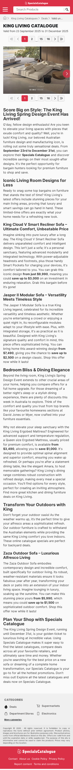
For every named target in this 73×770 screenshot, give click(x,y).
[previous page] (18, 39)
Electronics (49, 713)
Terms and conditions (46, 763)
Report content (23, 763)
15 (41, 39)
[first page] (11, 39)
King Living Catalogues (24, 18)
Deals (44, 18)
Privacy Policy (57, 758)
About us (24, 758)
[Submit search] (67, 10)
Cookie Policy (39, 758)
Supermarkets (51, 705)
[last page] (61, 39)
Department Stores (22, 713)
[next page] (55, 39)
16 (48, 39)
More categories (13, 719)
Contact (13, 758)
